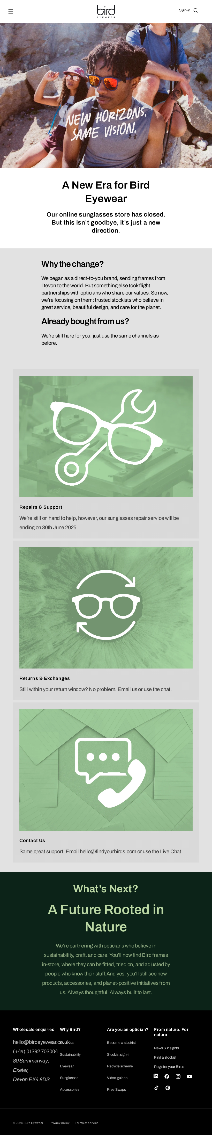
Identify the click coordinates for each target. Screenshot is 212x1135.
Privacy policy (60, 1122)
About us (67, 1043)
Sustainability (70, 1055)
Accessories (69, 1089)
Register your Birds (169, 1067)
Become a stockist (121, 1043)
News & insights (166, 1048)
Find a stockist (165, 1057)
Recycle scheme (120, 1066)
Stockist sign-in (119, 1055)
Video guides (117, 1078)
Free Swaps (116, 1089)
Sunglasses (69, 1078)
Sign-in (184, 10)
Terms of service (87, 1122)
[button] (11, 11)
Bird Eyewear (34, 1122)
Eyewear (67, 1066)
